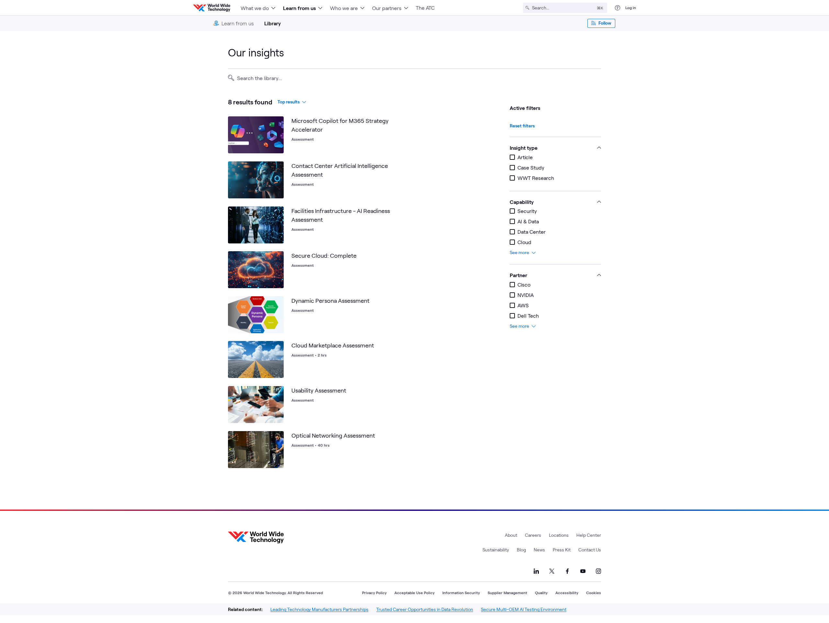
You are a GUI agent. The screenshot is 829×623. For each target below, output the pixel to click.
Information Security (461, 592)
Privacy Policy (374, 592)
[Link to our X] (551, 571)
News (539, 549)
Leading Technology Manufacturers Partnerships (319, 609)
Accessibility (566, 592)
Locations (559, 535)
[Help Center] (617, 7)
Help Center (588, 535)
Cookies (593, 592)
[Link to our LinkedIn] (536, 571)
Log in (630, 7)
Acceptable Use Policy (414, 592)
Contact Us (589, 549)
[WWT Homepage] (211, 8)
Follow (604, 23)
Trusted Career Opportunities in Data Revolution (424, 609)
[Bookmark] (277, 123)
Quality (541, 592)
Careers (533, 535)
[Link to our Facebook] (567, 571)
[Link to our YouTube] (582, 571)
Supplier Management (507, 592)
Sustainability (496, 549)
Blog (521, 549)
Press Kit (562, 549)
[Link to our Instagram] (598, 571)
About (511, 535)
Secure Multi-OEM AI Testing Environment (523, 609)
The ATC (425, 8)
